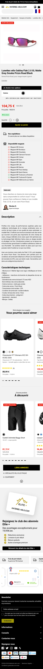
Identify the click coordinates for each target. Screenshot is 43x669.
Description (8, 216)
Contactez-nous (8, 638)
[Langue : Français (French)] (37, 11)
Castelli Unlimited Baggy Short (14, 438)
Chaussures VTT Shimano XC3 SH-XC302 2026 (15, 356)
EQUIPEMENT (9, 477)
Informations (7, 627)
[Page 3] (9, 380)
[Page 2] (6, 380)
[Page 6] (19, 380)
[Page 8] (25, 460)
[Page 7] (22, 460)
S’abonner (8, 621)
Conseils (5, 633)
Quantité (4, 120)
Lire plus (4, 80)
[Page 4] (12, 380)
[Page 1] (3, 380)
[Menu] (3, 7)
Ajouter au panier (21, 125)
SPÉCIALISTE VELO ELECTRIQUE (16, 473)
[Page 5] (15, 380)
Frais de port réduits (15, 559)
